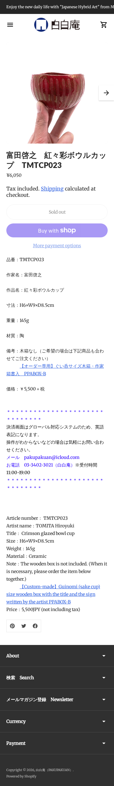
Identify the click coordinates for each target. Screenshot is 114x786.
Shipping (52, 188)
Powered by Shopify (21, 776)
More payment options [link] (57, 245)
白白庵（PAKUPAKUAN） (54, 770)
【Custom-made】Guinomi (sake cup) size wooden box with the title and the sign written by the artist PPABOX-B (53, 594)
